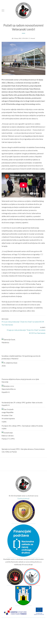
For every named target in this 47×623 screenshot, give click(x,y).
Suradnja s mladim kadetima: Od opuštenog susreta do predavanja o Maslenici (21, 357)
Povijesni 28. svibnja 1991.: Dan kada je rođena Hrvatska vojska (22, 427)
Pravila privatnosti (23, 498)
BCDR (26, 38)
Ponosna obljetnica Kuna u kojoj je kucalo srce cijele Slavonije (20, 380)
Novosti (33, 38)
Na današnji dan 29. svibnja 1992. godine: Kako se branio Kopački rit (22, 404)
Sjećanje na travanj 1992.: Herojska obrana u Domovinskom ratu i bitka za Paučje (23, 450)
